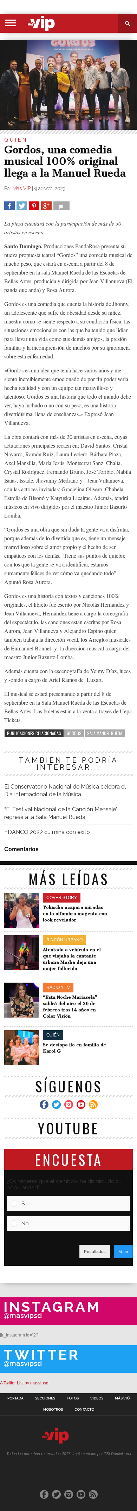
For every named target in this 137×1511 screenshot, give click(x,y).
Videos (96, 1398)
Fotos (73, 1398)
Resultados (94, 1251)
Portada (15, 1398)
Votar (123, 1251)
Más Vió (122, 1398)
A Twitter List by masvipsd (24, 1383)
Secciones (45, 1398)
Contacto (84, 1409)
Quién (16, 140)
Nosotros (53, 1409)
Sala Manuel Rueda (104, 733)
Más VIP (22, 188)
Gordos (74, 733)
